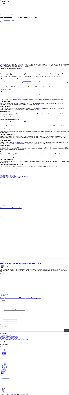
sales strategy (52, 70)
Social (3, 390)
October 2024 (4, 359)
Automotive (4, 379)
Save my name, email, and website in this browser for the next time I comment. (14, 324)
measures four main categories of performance (18, 94)
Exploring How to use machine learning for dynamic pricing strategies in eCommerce (14, 339)
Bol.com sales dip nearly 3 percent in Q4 (11, 208)
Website (1, 322)
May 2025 (4, 353)
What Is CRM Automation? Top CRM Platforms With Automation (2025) (20, 263)
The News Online (3, 3)
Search (1, 328)
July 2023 (3, 368)
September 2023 (5, 366)
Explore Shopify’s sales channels (5, 89)
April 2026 (4, 350)
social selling (58, 73)
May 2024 (4, 364)
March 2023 (4, 372)
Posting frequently (3, 147)
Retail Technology (5, 388)
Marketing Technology (6, 386)
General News (12, 175)
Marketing (4, 385)
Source (1, 173)
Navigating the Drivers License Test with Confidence (9, 337)
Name (1, 318)
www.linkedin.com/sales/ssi (25, 166)
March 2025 (4, 355)
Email (1, 320)
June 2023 (4, 369)
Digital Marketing (5, 11)
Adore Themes (25, 394)
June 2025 (4, 352)
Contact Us (4, 12)
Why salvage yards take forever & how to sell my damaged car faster (11, 338)
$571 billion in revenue (27, 81)
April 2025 (4, 354)
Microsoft (3, 387)
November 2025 (5, 351)
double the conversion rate (4, 65)
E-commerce (4, 382)
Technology (4, 9)
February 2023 (4, 373)
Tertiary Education (5, 392)
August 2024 (4, 361)
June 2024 (4, 363)
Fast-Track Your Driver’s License (5, 335)
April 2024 (4, 365)
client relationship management (15, 143)
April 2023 (4, 371)
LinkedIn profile (17, 99)
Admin (13, 20)
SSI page (15, 122)
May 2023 (4, 370)
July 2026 (3, 349)
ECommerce (4, 383)
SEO (3, 389)
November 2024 (5, 358)
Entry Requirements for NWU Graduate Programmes (9, 336)
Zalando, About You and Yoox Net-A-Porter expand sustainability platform (20, 298)
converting (20, 66)
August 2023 (4, 367)
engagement (39, 108)
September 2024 (5, 360)
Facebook (3, 10)
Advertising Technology (6, 378)
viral (1, 148)
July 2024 (3, 362)
